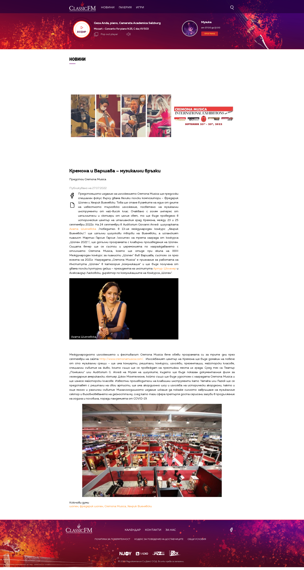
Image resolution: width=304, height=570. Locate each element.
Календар (133, 530)
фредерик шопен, (92, 506)
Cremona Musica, (115, 506)
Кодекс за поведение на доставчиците (158, 539)
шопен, (74, 506)
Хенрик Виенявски (139, 506)
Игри (140, 7)
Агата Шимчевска (82, 229)
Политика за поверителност (112, 539)
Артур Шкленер (164, 268)
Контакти (153, 530)
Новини (108, 7)
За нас (171, 530)
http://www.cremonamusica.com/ (121, 359)
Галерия (125, 7)
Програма (209, 33)
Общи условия (197, 539)
